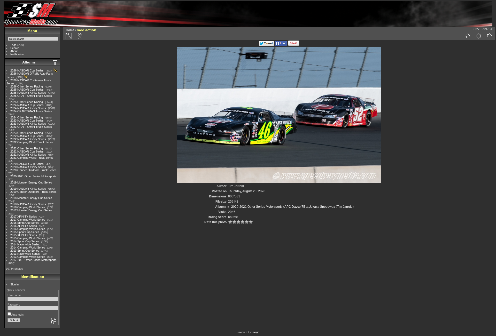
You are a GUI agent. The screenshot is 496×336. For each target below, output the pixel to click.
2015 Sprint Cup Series (24, 232)
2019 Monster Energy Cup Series (31, 182)
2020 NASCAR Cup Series (27, 163)
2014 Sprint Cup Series (24, 241)
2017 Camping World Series (27, 219)
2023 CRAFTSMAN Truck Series (31, 126)
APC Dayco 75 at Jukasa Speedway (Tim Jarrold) (319, 207)
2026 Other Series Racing (26, 86)
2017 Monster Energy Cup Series (31, 210)
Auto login (17, 314)
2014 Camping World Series (27, 247)
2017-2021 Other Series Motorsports (33, 259)
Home (70, 30)
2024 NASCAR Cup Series (27, 105)
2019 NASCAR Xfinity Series (28, 188)
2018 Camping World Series (27, 207)
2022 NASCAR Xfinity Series (28, 139)
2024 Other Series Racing (26, 117)
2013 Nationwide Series (25, 253)
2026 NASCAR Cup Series (27, 70)
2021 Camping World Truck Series (31, 157)
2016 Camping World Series (27, 228)
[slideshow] (80, 36)
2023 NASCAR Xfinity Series (28, 123)
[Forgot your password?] (53, 321)
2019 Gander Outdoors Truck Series (33, 191)
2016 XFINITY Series (23, 225)
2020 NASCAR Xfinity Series (28, 167)
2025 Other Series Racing (26, 101)
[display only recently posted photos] (55, 62)
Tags (13, 44)
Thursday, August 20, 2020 (246, 191)
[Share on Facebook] (281, 45)
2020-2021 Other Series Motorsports (33, 176)
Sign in (14, 284)
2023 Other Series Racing (26, 132)
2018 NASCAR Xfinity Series (28, 204)
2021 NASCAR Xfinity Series (28, 154)
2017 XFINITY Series (23, 216)
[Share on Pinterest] (293, 45)
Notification (17, 54)
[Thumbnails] (467, 36)
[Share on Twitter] (266, 45)
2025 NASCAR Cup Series (27, 89)
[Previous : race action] (478, 36)
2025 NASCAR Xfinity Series (28, 92)
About (14, 51)
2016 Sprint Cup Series (24, 222)
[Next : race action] (489, 36)
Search (14, 48)
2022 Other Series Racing (26, 148)
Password (13, 304)
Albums (29, 62)
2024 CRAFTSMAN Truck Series (31, 111)
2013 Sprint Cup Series (24, 250)
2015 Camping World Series (27, 238)
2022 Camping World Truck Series (31, 142)
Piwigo (255, 332)
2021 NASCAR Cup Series (27, 151)
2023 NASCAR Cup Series (27, 120)
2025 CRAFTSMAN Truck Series (31, 95)
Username (14, 295)
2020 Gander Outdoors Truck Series (33, 170)
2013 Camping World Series (27, 256)
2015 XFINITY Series (23, 235)
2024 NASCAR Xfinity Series (28, 108)
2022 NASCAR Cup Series (27, 136)
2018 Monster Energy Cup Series (31, 197)
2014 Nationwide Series (25, 244)
